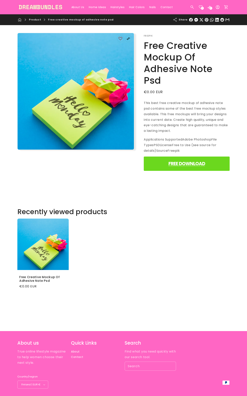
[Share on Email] (227, 20)
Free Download (186, 163)
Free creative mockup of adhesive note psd (81, 19)
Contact (77, 357)
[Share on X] (201, 20)
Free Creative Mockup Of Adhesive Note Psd (39, 279)
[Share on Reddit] (222, 20)
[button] (192, 7)
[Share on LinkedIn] (217, 20)
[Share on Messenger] (196, 20)
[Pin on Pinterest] (206, 20)
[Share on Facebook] (191, 20)
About (75, 351)
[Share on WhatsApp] (212, 20)
